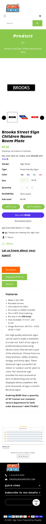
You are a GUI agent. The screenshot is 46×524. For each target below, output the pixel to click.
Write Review (23, 456)
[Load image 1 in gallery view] (12, 117)
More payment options (23, 221)
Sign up (36, 502)
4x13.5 (24, 180)
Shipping (6, 151)
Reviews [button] (5, 446)
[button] (5, 16)
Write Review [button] (23, 428)
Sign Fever (25, 164)
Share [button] (9, 243)
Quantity (6, 187)
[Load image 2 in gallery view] (24, 117)
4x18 (33, 180)
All (22, 42)
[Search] (37, 23)
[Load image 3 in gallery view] (35, 117)
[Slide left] (4, 118)
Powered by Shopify (32, 520)
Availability (8, 193)
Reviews (9, 284)
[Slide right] (42, 118)
